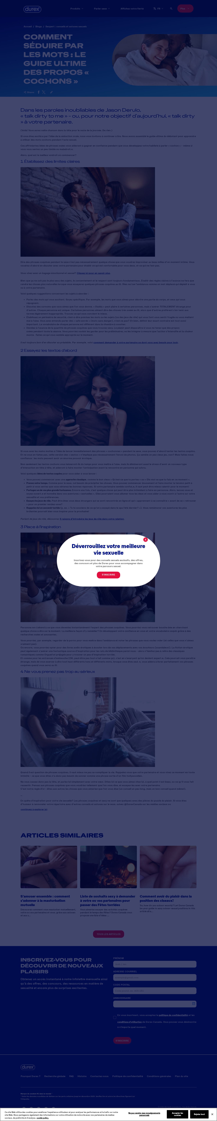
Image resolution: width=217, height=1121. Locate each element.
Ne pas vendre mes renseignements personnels (144, 1114)
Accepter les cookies (177, 1114)
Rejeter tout (199, 1114)
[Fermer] (212, 1114)
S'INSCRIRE (108, 574)
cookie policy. (43, 1118)
